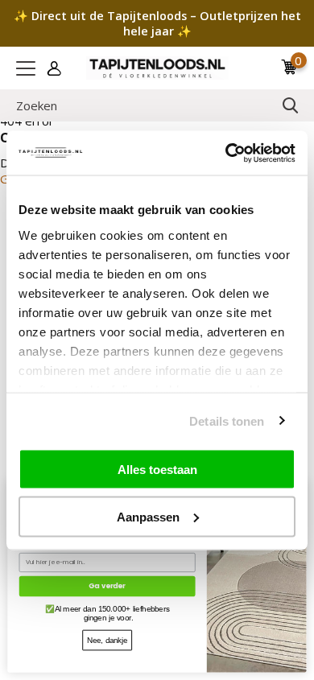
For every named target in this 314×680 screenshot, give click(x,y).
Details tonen (226, 420)
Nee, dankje (107, 640)
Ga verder (107, 586)
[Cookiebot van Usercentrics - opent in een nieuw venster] (225, 152)
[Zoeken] (291, 105)
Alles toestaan (157, 469)
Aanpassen (148, 516)
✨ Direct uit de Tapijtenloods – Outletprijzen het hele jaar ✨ (157, 23)
